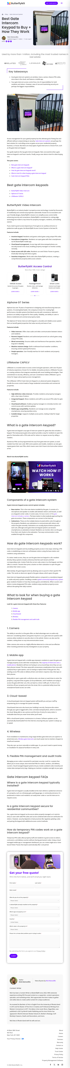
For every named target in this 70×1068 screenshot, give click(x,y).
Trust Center (59, 1051)
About (61, 1030)
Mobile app (16, 611)
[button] (30, 295)
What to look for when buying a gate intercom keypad (28, 173)
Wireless (15, 617)
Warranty (60, 1042)
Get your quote (51, 3)
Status (61, 1033)
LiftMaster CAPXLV (17, 196)
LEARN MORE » (21, 291)
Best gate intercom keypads (20, 165)
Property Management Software (52, 1060)
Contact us (59, 1045)
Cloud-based (17, 614)
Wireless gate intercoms (26, 739)
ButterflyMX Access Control (35, 266)
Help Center (59, 1048)
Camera (15, 608)
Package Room (21, 284)
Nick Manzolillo (12, 37)
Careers (60, 1036)
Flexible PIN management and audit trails (26, 619)
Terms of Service (57, 1057)
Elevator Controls (60, 284)
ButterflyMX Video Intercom (20, 191)
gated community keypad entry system (50, 579)
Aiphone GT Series (17, 193)
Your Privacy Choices (13, 1039)
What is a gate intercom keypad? (21, 168)
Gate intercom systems (43, 141)
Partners (60, 1039)
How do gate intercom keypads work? (23, 170)
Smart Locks (41, 284)
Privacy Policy (41, 951)
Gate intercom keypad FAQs (20, 176)
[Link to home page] (2, 14)
